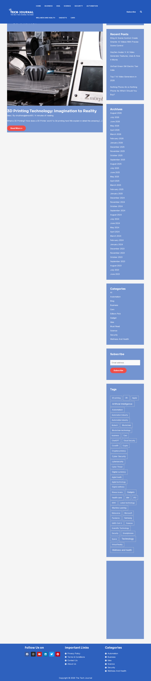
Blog (112, 301)
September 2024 (117, 210)
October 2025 (116, 155)
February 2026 (117, 138)
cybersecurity (117, 461)
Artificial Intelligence (122, 404)
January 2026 (116, 143)
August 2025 (116, 164)
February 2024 (117, 240)
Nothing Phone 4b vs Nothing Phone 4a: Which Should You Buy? (123, 91)
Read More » (16, 127)
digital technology (119, 482)
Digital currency (119, 472)
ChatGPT (115, 441)
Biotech (115, 425)
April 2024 (115, 232)
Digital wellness (118, 487)
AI (111, 292)
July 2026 (114, 117)
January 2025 (116, 193)
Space (114, 539)
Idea (58, 6)
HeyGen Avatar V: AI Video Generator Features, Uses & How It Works (125, 56)
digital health (117, 477)
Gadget (113, 318)
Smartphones (128, 533)
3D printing (116, 398)
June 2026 (115, 121)
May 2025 (114, 176)
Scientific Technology (120, 528)
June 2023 (115, 274)
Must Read (115, 326)
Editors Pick (115, 313)
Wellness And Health (45, 18)
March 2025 (115, 185)
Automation (92, 6)
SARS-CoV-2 (117, 523)
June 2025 (115, 172)
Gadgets (63, 18)
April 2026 (115, 130)
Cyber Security (119, 456)
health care (117, 498)
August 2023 (116, 265)
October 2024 (116, 206)
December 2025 (117, 147)
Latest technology (127, 503)
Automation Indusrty (120, 415)
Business (49, 6)
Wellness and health (122, 550)
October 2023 (116, 257)
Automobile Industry (120, 420)
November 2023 (117, 253)
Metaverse (116, 513)
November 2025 (117, 151)
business (115, 435)
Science (67, 6)
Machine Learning (119, 508)
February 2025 (116, 189)
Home (38, 6)
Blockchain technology (121, 430)
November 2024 (117, 202)
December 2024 (117, 198)
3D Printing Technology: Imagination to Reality (52, 111)
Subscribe (118, 370)
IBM (127, 498)
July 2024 (114, 219)
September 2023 (117, 261)
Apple (134, 398)
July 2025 (114, 168)
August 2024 (116, 215)
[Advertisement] (125, 600)
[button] (131, 12)
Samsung (128, 518)
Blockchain (126, 425)
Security (79, 6)
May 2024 (114, 227)
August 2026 (116, 113)
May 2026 (114, 126)
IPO (135, 498)
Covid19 (115, 445)
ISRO (114, 503)
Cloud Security (129, 441)
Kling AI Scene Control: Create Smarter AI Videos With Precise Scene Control (124, 42)
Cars (73, 18)
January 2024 (116, 244)
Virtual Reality (117, 544)
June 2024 (115, 223)
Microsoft (128, 513)
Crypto (125, 446)
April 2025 (114, 181)
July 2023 (114, 270)
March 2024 (115, 236)
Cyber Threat (117, 467)
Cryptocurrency (119, 451)
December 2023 (117, 248)
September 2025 (117, 159)
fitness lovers (117, 492)
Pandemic (116, 518)
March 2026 (115, 134)
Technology (128, 538)
